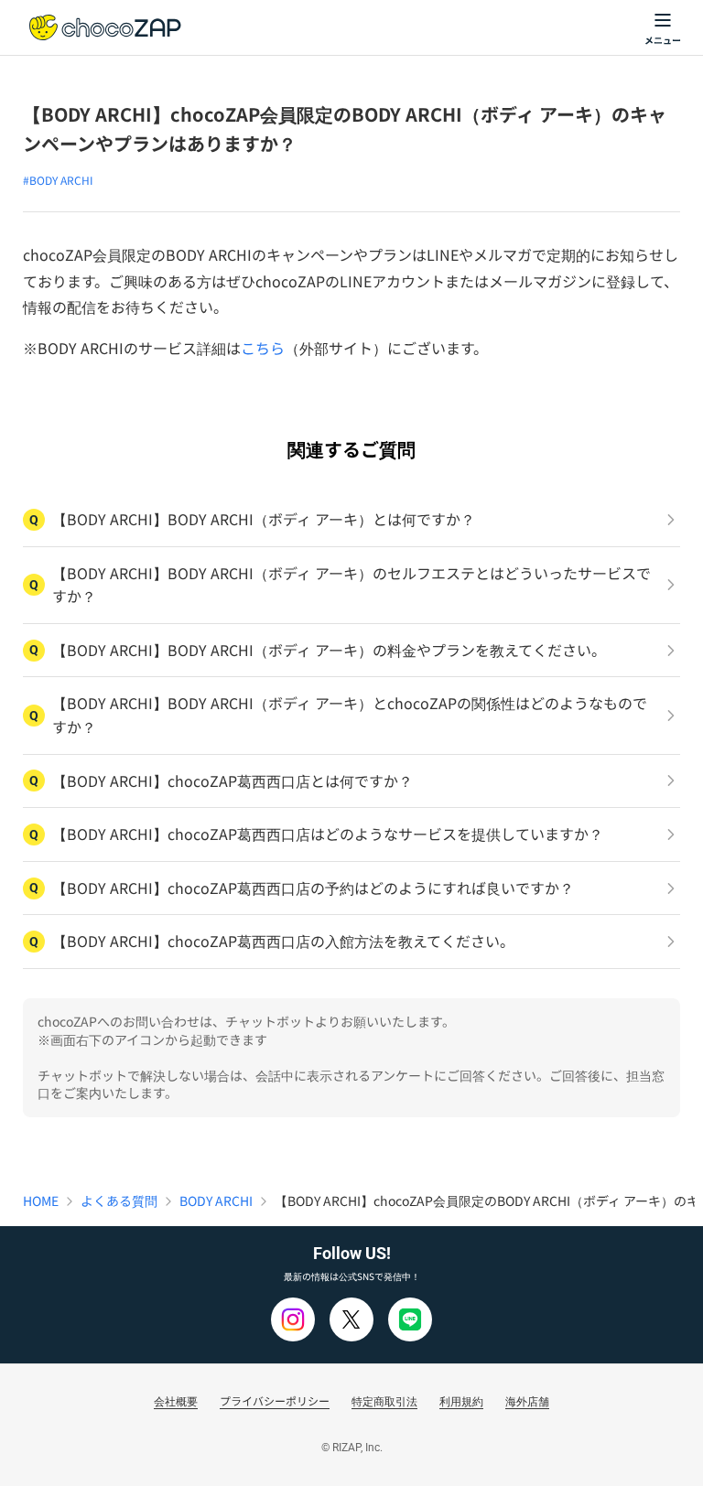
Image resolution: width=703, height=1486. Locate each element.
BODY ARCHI (216, 1200)
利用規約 (461, 1400)
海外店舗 (527, 1400)
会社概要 (176, 1400)
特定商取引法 (384, 1400)
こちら (263, 348)
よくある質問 (119, 1200)
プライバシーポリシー (275, 1400)
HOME (41, 1200)
